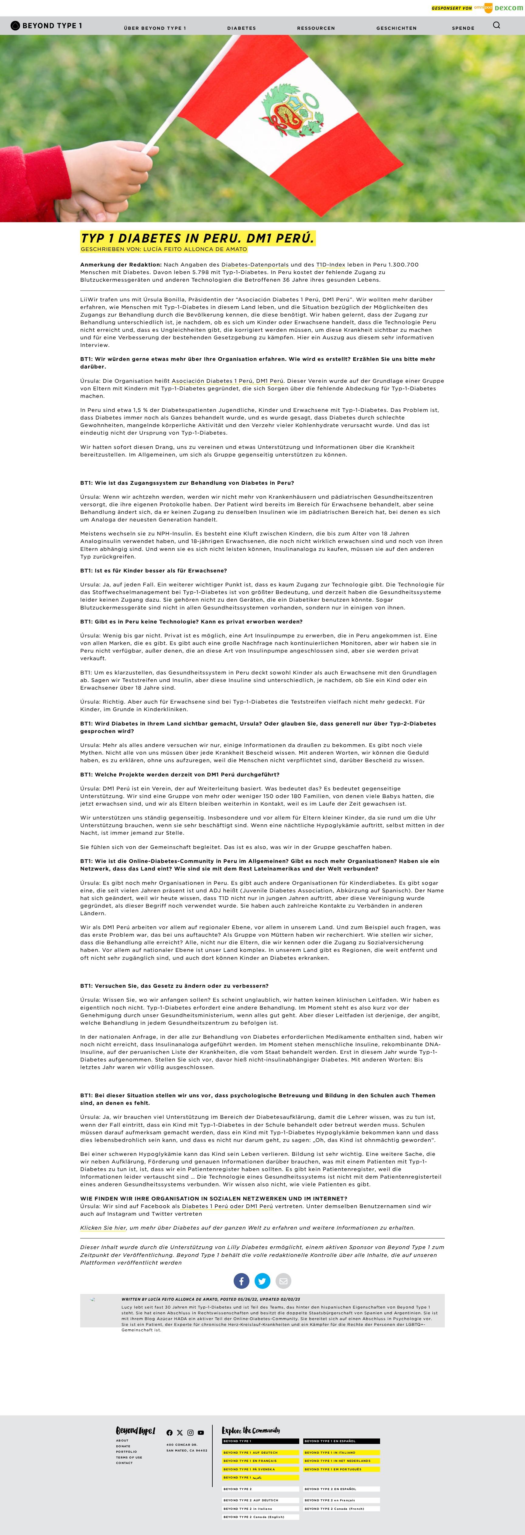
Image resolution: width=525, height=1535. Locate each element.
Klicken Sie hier (103, 1228)
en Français (330, 1500)
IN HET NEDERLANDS (338, 1460)
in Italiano (248, 1508)
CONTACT (124, 1463)
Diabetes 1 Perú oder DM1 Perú (226, 1206)
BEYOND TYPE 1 (238, 1441)
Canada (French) (335, 1508)
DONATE (123, 1446)
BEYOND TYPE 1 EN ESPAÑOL (330, 1441)
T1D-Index (330, 265)
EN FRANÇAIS (250, 1460)
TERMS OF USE (129, 1457)
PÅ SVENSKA (249, 1469)
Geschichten (396, 28)
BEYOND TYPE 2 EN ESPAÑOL (331, 1489)
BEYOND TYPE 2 (238, 1489)
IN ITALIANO (330, 1452)
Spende (463, 28)
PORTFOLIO (126, 1451)
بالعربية (243, 1477)
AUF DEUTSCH (251, 1452)
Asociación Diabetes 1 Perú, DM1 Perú (227, 381)
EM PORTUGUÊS (333, 1469)
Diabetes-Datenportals (255, 265)
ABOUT (122, 1440)
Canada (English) (254, 1517)
